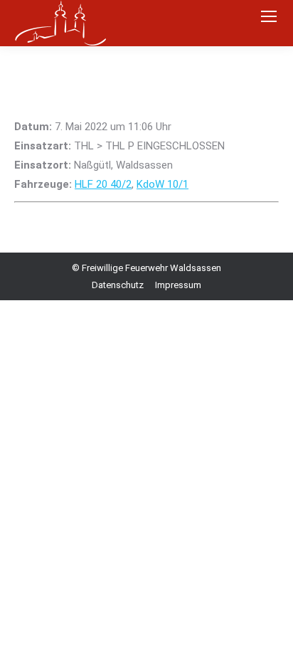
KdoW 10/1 (162, 184)
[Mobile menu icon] (269, 16)
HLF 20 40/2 (103, 184)
